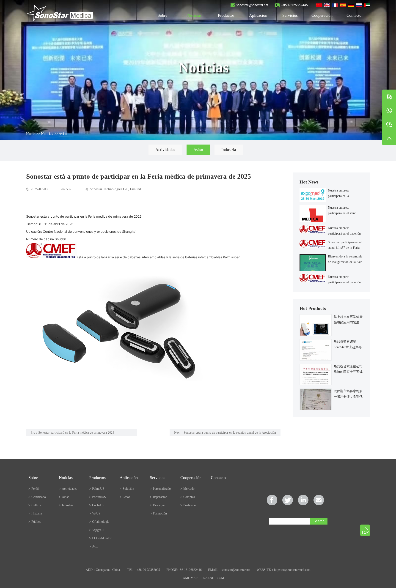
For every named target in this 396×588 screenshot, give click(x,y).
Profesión (188, 505)
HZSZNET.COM (212, 578)
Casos (125, 497)
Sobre (162, 15)
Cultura (34, 505)
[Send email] (319, 500)
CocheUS (96, 505)
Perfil (33, 488)
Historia (35, 513)
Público (34, 521)
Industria (228, 149)
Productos (226, 15)
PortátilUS (97, 497)
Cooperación (322, 15)
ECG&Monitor (100, 538)
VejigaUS (96, 530)
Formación (158, 513)
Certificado (37, 497)
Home (30, 134)
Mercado (187, 488)
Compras (187, 497)
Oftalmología (99, 521)
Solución (127, 488)
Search (319, 521)
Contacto (353, 15)
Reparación (158, 497)
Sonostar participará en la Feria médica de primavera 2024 (76, 432)
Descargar (158, 505)
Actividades (165, 149)
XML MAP (190, 578)
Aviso (63, 134)
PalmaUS (96, 488)
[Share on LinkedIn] (303, 500)
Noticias (194, 15)
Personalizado (160, 488)
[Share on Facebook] (272, 500)
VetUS (94, 513)
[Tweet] (287, 500)
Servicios (290, 15)
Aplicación (258, 15)
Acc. (93, 546)
